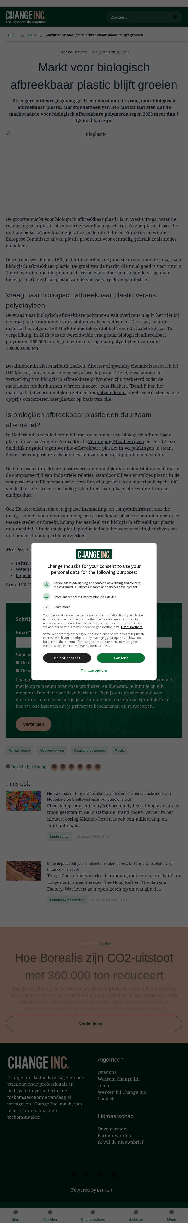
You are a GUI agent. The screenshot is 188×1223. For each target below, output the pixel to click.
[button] (94, 607)
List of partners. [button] (132, 627)
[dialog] (94, 611)
